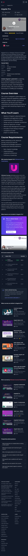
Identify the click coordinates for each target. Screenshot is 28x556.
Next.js (16, 494)
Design (16, 520)
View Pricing (10, 232)
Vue (15, 487)
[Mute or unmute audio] (7, 248)
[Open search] (24, 2)
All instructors (4, 536)
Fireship (3, 530)
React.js (16, 483)
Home (2, 5)
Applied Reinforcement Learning (6, 498)
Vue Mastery (4, 521)
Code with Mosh (4, 523)
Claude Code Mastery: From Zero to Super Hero (6, 490)
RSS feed (3, 550)
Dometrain (3, 520)
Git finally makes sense (6, 483)
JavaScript (17, 491)
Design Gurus (4, 525)
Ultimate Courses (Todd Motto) (18, 379)
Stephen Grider (4, 527)
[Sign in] (26, 2)
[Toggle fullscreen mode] (24, 248)
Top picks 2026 (4, 543)
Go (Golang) (17, 498)
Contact (3, 547)
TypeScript (17, 496)
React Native (17, 503)
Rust (16, 509)
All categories (18, 511)
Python (16, 485)
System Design (18, 500)
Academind (3, 529)
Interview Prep (18, 502)
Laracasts (3, 532)
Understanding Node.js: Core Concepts (6, 502)
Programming (18, 516)
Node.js (16, 492)
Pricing (2, 541)
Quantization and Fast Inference (6, 493)
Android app (4, 545)
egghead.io (3, 534)
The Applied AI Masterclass (7, 496)
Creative (16, 523)
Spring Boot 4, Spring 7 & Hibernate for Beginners (6, 505)
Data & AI (17, 518)
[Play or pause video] (3, 248)
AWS (16, 507)
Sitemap (3, 548)
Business (17, 521)
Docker (16, 505)
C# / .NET (17, 489)
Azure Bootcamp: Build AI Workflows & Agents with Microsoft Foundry (6, 487)
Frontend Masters (5, 516)
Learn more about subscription (12, 297)
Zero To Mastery (4, 518)
